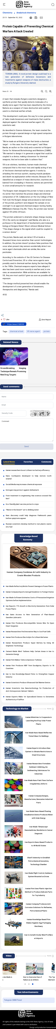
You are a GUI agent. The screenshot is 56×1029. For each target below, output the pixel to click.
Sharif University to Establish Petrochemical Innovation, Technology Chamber (38, 861)
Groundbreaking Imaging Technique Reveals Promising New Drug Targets (13, 371)
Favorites (28, 461)
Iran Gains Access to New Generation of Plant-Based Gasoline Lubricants (30, 616)
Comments (46, 461)
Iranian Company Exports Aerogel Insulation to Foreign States (30, 592)
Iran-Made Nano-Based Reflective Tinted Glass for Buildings (38, 735)
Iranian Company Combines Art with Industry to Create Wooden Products (29, 574)
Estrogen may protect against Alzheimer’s (22, 490)
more (49, 708)
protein (47, 331)
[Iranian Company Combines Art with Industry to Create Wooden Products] (28, 557)
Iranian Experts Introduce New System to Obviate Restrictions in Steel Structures (38, 751)
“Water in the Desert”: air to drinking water (22, 510)
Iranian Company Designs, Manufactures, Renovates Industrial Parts (38, 799)
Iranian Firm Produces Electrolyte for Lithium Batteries (27, 637)
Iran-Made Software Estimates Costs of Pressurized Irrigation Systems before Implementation (30, 599)
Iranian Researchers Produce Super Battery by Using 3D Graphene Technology (30, 644)
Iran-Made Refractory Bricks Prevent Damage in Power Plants (29, 586)
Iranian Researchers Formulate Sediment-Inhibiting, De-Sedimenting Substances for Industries (38, 768)
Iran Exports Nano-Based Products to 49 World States (38, 844)
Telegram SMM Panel (13, 1000)
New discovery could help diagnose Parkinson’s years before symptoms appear (28, 517)
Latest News (9, 461)
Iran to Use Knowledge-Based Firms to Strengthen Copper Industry (30, 675)
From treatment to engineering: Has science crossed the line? (28, 497)
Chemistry (7, 12)
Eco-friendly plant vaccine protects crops (22, 504)
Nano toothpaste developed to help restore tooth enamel (28, 477)
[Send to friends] (41, 18)
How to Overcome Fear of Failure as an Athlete (21, 978)
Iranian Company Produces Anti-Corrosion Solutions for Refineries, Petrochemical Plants (38, 907)
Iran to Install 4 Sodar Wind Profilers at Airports (38, 937)
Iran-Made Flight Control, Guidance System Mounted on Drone (38, 875)
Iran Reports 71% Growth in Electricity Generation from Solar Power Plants (30, 607)
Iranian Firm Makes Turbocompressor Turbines (24, 660)
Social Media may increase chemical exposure (24, 484)
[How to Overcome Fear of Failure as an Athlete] (24, 969)
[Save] (36, 18)
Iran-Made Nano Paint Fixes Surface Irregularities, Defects (38, 782)
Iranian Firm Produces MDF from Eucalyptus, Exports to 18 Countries (30, 667)
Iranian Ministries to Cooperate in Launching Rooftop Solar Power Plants (38, 721)
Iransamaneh (51, 1027)
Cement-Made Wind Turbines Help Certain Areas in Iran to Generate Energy (30, 653)
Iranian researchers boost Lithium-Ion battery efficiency (27, 470)
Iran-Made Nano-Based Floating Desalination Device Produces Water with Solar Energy (38, 815)
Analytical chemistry (26, 12)
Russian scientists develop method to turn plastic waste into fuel (28, 525)
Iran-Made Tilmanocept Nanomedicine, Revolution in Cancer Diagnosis (38, 830)
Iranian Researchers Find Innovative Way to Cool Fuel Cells (28, 631)
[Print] (31, 18)
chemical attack (16, 331)
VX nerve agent (33, 331)
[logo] (27, 4)
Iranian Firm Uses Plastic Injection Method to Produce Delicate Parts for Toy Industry (38, 892)
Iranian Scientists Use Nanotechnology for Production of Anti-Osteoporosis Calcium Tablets (30, 690)
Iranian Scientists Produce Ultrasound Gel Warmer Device (28, 682)
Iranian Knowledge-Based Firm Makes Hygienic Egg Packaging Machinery (38, 923)
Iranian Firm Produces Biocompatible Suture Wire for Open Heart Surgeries (30, 624)
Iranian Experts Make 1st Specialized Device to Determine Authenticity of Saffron (30, 698)
